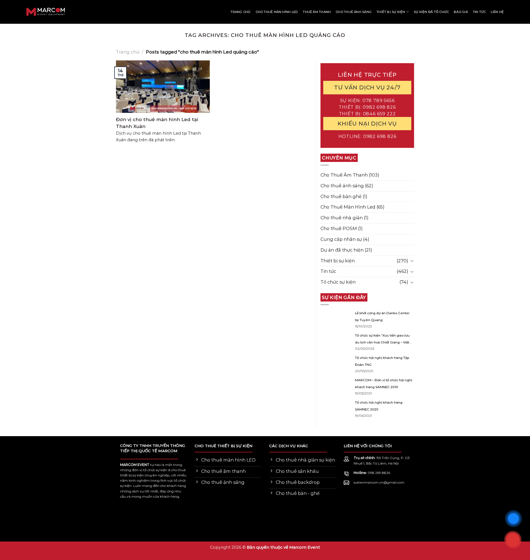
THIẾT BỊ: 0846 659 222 (367, 113)
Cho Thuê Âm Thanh (344, 174)
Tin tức (479, 12)
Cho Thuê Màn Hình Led (347, 207)
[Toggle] (412, 260)
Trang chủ (240, 12)
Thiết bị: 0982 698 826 (367, 107)
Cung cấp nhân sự (341, 239)
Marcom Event (304, 547)
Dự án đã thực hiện (342, 249)
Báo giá (461, 12)
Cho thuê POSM (338, 228)
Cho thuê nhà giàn (341, 217)
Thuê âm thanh (317, 12)
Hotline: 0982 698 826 (367, 136)
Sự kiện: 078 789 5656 (367, 100)
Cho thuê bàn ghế (341, 196)
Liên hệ (497, 12)
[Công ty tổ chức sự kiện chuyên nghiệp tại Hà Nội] (23, 12)
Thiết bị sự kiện (391, 12)
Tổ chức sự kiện (338, 282)
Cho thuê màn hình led (277, 12)
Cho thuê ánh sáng (354, 12)
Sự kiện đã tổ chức (431, 12)
